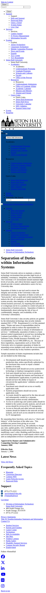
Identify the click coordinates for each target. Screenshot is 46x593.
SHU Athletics (21, 106)
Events (8, 110)
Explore (9, 40)
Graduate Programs (23, 71)
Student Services (12, 525)
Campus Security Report (15, 545)
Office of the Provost (24, 78)
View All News (7, 462)
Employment (11, 547)
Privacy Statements (8, 517)
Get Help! (5, 500)
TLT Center (15, 56)
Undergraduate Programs (25, 69)
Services (9, 29)
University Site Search (14, 197)
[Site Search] (2, 131)
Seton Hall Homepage (24, 99)
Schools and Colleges (24, 73)
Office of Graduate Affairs (26, 86)
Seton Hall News (22, 102)
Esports (14, 53)
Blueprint (9, 472)
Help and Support (18, 18)
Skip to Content (7, 2)
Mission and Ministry (24, 91)
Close (9, 11)
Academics (15, 64)
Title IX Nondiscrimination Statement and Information (22, 519)
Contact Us (5, 521)
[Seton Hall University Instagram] (3, 587)
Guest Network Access (15, 479)
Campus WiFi (11, 477)
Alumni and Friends (23, 93)
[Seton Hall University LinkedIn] (3, 569)
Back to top (5, 591)
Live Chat (15, 27)
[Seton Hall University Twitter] (3, 563)
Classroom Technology (20, 47)
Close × (4, 4)
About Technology (18, 45)
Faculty (18, 75)
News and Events (17, 51)
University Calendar (23, 104)
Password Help (17, 20)
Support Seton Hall (23, 108)
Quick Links (15, 95)
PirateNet (9, 113)
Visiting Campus (12, 539)
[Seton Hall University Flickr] (3, 581)
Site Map (9, 536)
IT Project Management (20, 36)
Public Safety (11, 541)
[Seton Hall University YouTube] (4, 575)
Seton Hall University (14, 60)
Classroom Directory (14, 474)
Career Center (11, 530)
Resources (15, 80)
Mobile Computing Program (22, 49)
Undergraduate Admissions (26, 84)
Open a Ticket (16, 23)
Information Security (19, 38)
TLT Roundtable (17, 58)
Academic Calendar (23, 89)
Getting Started (16, 34)
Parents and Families (14, 528)
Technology (10, 532)
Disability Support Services (16, 543)
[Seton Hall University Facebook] (3, 557)
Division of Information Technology (20, 252)
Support (9, 14)
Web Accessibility (13, 534)
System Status (16, 25)
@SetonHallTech (11, 496)
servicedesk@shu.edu (13, 493)
